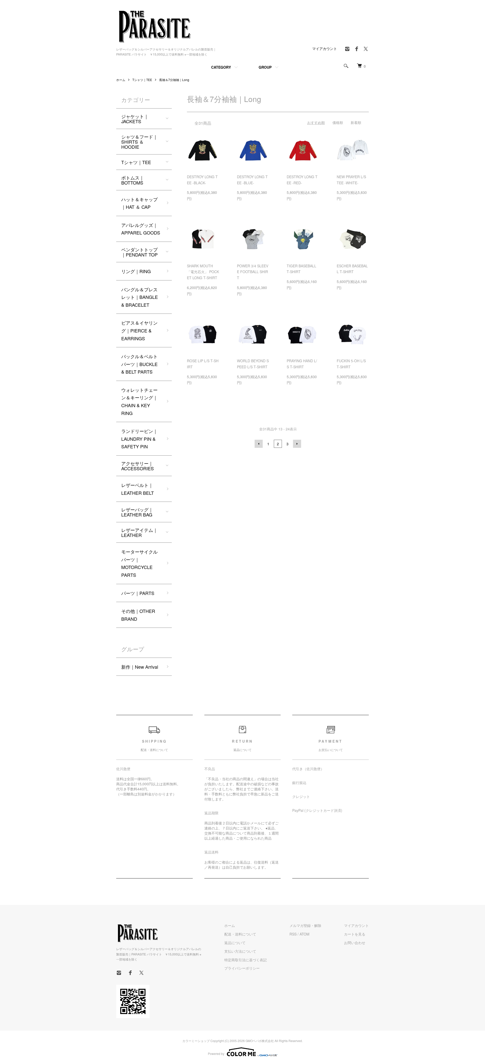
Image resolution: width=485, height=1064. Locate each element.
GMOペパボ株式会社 (260, 1041)
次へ (297, 444)
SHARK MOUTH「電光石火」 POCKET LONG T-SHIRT (203, 271)
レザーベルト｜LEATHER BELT (137, 489)
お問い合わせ (354, 942)
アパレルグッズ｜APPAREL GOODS (140, 229)
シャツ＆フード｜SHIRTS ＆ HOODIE (139, 141)
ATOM (304, 934)
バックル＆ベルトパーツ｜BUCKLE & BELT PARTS (139, 364)
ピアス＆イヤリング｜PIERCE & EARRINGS (139, 330)
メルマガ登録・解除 (305, 925)
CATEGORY (221, 67)
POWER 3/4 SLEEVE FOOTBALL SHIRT (252, 271)
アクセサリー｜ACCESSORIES (137, 466)
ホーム (120, 79)
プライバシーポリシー (242, 968)
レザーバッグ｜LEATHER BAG (137, 512)
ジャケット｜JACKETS (135, 118)
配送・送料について (240, 934)
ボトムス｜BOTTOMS (132, 180)
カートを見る (354, 934)
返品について (235, 942)
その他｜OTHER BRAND (138, 615)
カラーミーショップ (196, 1041)
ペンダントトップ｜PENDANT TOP (139, 252)
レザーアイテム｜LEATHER (139, 532)
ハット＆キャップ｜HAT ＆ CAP (139, 203)
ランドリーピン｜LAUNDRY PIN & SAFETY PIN (139, 439)
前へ (259, 444)
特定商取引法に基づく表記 (245, 959)
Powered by (216, 1053)
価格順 (337, 122)
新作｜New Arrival (139, 666)
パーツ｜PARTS (137, 593)
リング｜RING (136, 271)
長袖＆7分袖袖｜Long (174, 79)
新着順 (356, 122)
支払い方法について (240, 951)
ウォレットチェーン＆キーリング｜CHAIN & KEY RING (139, 401)
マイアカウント (324, 48)
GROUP (265, 67)
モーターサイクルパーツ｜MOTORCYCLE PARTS (139, 563)
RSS (293, 934)
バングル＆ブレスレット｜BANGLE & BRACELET (139, 297)
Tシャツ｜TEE (142, 79)
